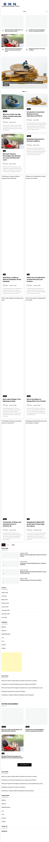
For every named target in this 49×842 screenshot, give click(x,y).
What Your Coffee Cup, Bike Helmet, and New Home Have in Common (14, 30)
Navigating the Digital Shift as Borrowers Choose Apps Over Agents (35, 524)
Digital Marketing (6, 634)
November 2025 (6, 614)
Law (3, 637)
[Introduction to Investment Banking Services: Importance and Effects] (36, 716)
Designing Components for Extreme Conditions (35, 140)
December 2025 (6, 610)
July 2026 (4, 596)
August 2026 (5, 592)
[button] (24, 11)
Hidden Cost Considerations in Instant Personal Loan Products (36, 279)
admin (6, 122)
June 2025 (4, 617)
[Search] (46, 11)
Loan (4, 150)
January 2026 (5, 606)
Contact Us (4, 831)
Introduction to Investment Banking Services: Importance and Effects (37, 30)
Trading (28, 396)
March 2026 (5, 599)
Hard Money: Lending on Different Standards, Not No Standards (12, 279)
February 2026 (5, 603)
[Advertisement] (12, 662)
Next (13, 545)
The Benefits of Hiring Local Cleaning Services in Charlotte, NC (12, 524)
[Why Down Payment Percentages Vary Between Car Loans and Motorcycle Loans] (13, 743)
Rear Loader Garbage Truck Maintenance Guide (12, 400)
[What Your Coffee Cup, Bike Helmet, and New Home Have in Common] (13, 716)
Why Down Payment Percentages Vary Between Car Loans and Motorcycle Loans (13, 50)
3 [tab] (25, 91)
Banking (4, 79)
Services (4, 396)
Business (5, 111)
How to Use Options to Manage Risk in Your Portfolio (36, 400)
